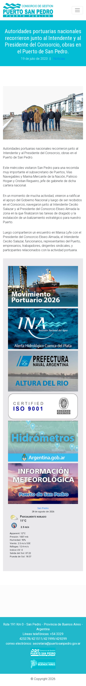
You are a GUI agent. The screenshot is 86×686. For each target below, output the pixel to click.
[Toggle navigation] (77, 10)
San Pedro (43, 508)
